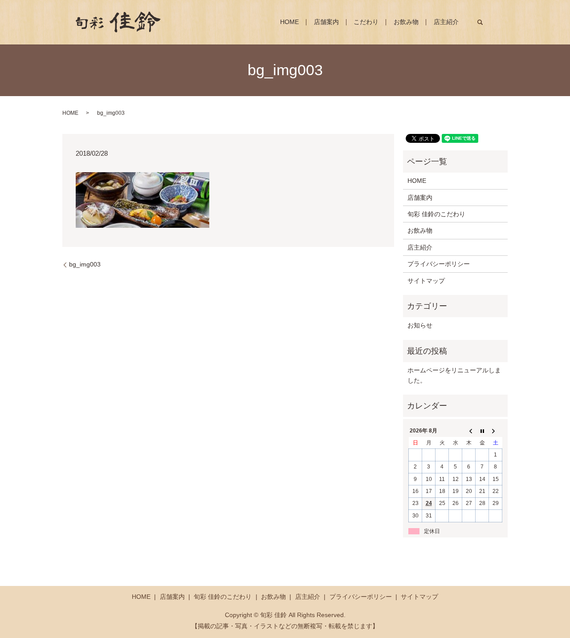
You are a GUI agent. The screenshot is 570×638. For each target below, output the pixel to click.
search (480, 22)
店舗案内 (326, 22)
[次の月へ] (495, 431)
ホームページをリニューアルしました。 (454, 375)
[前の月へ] (469, 431)
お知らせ (419, 325)
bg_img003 (85, 264)
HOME (289, 22)
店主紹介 (446, 22)
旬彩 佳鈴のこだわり (436, 214)
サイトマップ (426, 280)
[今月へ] (482, 431)
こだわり (366, 22)
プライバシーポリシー (438, 263)
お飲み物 (406, 22)
